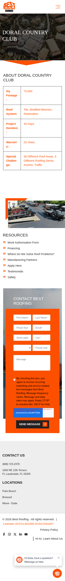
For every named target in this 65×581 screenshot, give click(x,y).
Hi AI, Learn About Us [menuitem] (49, 538)
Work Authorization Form (23, 242)
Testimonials (15, 271)
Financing (14, 248)
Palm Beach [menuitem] (9, 491)
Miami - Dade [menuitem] (9, 503)
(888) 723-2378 (11, 464)
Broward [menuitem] (7, 497)
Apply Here (15, 265)
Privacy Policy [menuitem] (49, 529)
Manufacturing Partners (22, 259)
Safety (12, 277)
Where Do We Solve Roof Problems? (31, 254)
